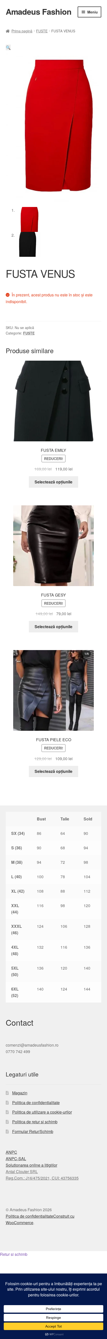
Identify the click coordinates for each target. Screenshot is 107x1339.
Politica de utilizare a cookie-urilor (42, 1112)
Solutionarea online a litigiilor (31, 1165)
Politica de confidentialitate (36, 1102)
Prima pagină (21, 30)
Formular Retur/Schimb (32, 1131)
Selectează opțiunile (53, 482)
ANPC (11, 1152)
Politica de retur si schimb (34, 1122)
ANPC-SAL (16, 1158)
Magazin (19, 1093)
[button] (8, 47)
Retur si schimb (13, 1254)
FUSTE (42, 30)
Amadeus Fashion (38, 11)
